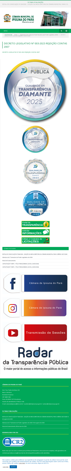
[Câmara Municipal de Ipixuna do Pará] (35, 18)
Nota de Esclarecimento (9, 260)
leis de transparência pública (32, 453)
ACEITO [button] (13, 467)
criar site (13, 450)
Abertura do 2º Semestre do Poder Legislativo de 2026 (35, 4)
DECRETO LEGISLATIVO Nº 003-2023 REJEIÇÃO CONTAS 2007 (21, 52)
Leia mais (22, 463)
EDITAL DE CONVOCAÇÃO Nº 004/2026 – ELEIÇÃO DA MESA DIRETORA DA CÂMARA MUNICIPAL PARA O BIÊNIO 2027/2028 (34, 254)
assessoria (45, 450)
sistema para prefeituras (25, 450)
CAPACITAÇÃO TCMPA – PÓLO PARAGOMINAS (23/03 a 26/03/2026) (20, 264)
